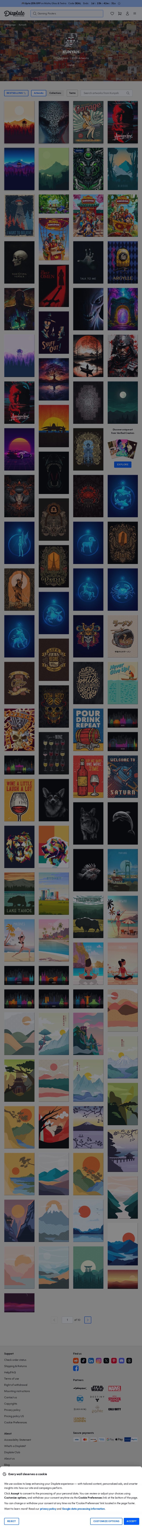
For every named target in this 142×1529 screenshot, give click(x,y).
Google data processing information (83, 1508)
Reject (11, 1521)
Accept (131, 1521)
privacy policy (48, 1508)
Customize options (106, 1521)
